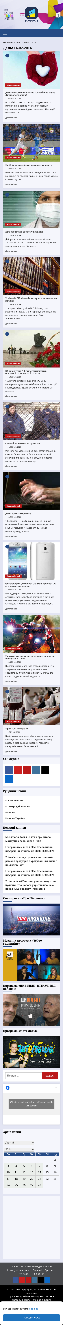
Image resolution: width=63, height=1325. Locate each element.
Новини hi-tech (13, 506)
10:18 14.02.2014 (14, 589)
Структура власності (18, 1270)
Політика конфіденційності (36, 1266)
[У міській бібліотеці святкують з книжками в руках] (31, 276)
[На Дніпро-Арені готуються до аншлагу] (31, 143)
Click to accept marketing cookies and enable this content (31, 1104)
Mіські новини (13, 85)
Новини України (15, 818)
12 (24, 1172)
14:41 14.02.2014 (14, 377)
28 (39, 1185)
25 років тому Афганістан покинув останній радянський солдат (25, 372)
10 (8, 1172)
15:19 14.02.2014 (14, 304)
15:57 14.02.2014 (14, 168)
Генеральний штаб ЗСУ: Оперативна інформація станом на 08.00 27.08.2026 (29, 873)
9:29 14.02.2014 (13, 732)
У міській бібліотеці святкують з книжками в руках (31, 299)
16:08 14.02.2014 (14, 98)
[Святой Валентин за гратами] (31, 421)
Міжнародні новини (17, 806)
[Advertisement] (31, 1227)
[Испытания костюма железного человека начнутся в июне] (31, 634)
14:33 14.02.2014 (14, 447)
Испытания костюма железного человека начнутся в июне (30, 657)
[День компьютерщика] (31, 491)
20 (31, 1178)
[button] (6, 32)
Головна (13, 1266)
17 (8, 1178)
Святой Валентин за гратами (22, 443)
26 (24, 1185)
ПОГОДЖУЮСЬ (31, 1318)
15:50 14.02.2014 (14, 235)
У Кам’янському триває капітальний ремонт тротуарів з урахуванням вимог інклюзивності (31, 860)
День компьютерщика (18, 513)
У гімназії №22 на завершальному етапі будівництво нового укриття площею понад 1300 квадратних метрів (30, 884)
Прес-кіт (49, 1270)
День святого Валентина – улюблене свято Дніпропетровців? (30, 94)
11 (16, 1172)
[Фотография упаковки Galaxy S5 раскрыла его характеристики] (31, 561)
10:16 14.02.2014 (14, 662)
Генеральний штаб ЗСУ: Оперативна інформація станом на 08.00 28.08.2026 (29, 849)
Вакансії (37, 1270)
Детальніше (11, 117)
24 (8, 1185)
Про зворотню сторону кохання (24, 231)
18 (16, 1178)
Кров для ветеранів (16, 728)
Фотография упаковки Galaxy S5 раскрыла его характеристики (30, 585)
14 (39, 1172)
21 (39, 1178)
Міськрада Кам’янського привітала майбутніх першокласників (28, 839)
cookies (33, 1308)
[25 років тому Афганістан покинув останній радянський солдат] (31, 348)
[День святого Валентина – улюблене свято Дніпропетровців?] (31, 70)
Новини (10, 812)
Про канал (38, 1273)
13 (31, 1172)
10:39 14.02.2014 (14, 517)
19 (24, 1178)
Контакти (24, 1273)
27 (31, 1185)
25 (16, 1185)
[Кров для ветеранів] (31, 706)
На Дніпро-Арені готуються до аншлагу (28, 165)
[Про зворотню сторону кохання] (31, 209)
